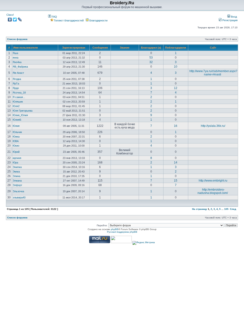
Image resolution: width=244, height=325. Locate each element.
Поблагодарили (175, 47)
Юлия (16, 125)
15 (175, 180)
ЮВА (16, 141)
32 (151, 62)
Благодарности (98, 20)
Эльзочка (18, 191)
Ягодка (17, 79)
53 (151, 57)
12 (175, 88)
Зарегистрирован (73, 47)
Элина (16, 176)
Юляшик (18, 101)
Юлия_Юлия (20, 115)
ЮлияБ (17, 119)
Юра (15, 162)
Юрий (16, 151)
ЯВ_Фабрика (20, 66)
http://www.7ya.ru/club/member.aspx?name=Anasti (213, 72)
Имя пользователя (25, 47)
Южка (16, 136)
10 (175, 66)
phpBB (114, 229)
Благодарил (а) (151, 47)
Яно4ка (17, 62)
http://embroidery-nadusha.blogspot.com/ (213, 191)
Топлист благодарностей (69, 20)
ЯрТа (16, 83)
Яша (15, 53)
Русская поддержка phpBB (122, 232)
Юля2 (16, 106)
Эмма (16, 171)
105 (226, 209)
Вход (233, 16)
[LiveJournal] (19, 19)
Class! (10, 14)
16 (175, 126)
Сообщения (100, 47)
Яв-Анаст (18, 72)
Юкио (16, 145)
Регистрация (230, 20)
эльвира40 (19, 197)
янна (15, 57)
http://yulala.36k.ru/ (213, 126)
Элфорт (17, 185)
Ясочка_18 (19, 92)
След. (233, 209)
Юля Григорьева (22, 110)
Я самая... (19, 97)
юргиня (17, 158)
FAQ (54, 16)
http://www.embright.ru (213, 180)
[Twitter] (14, 19)
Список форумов (17, 39)
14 (175, 162)
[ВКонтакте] (9, 19)
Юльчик (17, 132)
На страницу (199, 209)
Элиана (17, 180)
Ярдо (16, 88)
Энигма (17, 167)
